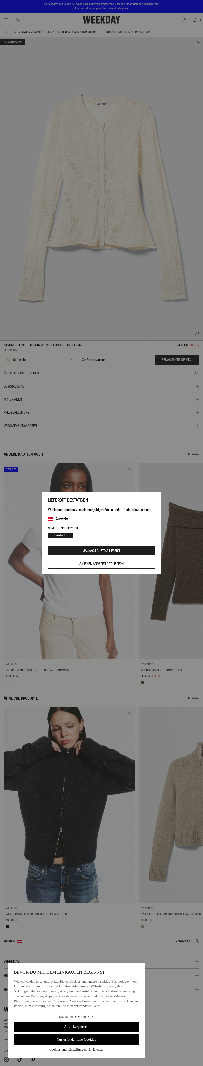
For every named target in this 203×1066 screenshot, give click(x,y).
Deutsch (60, 535)
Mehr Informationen (76, 1017)
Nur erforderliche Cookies (76, 1039)
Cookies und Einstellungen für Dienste (76, 1049)
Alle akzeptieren (76, 1027)
